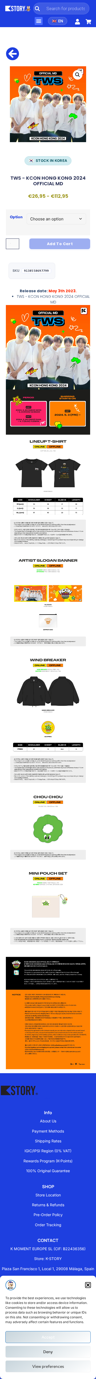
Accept (48, 1337)
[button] (88, 1285)
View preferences (48, 1366)
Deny (48, 1352)
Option (16, 217)
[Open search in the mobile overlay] (61, 8)
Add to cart (60, 243)
